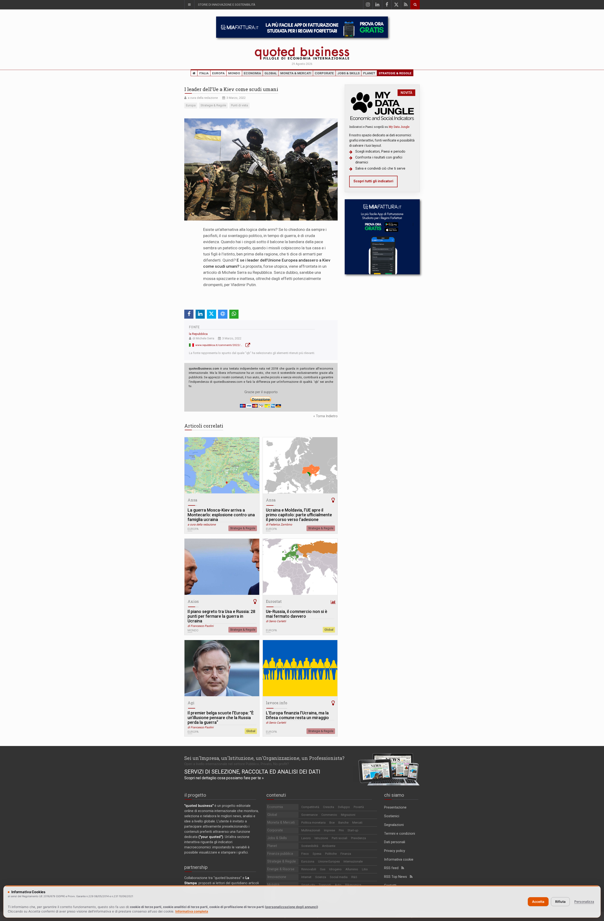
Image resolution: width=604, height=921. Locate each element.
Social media (339, 877)
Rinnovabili (308, 869)
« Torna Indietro (325, 416)
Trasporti (325, 885)
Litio (365, 869)
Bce (332, 822)
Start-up (353, 830)
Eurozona (307, 861)
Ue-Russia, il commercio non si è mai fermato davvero (296, 614)
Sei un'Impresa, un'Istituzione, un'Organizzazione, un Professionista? (264, 758)
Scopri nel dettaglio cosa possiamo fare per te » (224, 778)
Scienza (320, 877)
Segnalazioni (394, 825)
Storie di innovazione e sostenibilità (226, 4)
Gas (322, 869)
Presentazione (395, 807)
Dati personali (394, 842)
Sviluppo (344, 807)
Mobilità (273, 885)
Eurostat (274, 601)
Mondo (234, 73)
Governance (309, 815)
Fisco (305, 853)
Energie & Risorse (280, 869)
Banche (343, 822)
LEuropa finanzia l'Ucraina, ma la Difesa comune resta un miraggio (297, 715)
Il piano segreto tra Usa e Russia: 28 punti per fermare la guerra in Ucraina (221, 616)
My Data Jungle (399, 127)
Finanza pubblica (280, 854)
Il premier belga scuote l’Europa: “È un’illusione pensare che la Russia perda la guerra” (221, 718)
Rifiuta (560, 902)
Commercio (329, 815)
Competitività (310, 807)
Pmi (341, 830)
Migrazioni (348, 815)
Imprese (329, 830)
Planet (369, 73)
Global (270, 73)
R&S (354, 877)
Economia (252, 73)
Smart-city (308, 885)
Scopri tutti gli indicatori (373, 181)
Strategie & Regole (395, 73)
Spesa (317, 853)
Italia (204, 73)
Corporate (324, 73)
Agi (191, 702)
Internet (306, 877)
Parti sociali (339, 838)
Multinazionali (310, 830)
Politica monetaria (313, 822)
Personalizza (584, 902)
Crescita (328, 807)
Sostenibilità (309, 846)
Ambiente (328, 846)
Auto (338, 885)
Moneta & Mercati (295, 73)
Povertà (359, 807)
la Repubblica (198, 334)
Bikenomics (353, 885)
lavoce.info (276, 702)
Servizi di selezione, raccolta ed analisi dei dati (252, 771)
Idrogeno (335, 869)
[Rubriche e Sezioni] (189, 4)
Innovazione (276, 877)
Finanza (345, 853)
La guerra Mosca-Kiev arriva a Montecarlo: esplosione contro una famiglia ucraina (221, 515)
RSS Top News (397, 877)
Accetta (538, 902)
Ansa (192, 499)
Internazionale (353, 861)
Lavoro (306, 838)
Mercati (357, 822)
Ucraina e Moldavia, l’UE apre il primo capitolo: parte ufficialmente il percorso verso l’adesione (299, 515)
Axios (193, 601)
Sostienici (391, 816)
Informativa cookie (398, 860)
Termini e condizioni (399, 834)
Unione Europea (329, 861)
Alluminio (351, 869)
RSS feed (392, 868)
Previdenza (358, 838)
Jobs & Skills (348, 73)
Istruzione (321, 838)
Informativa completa (191, 911)
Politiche (331, 853)
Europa (218, 73)
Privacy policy (394, 851)
